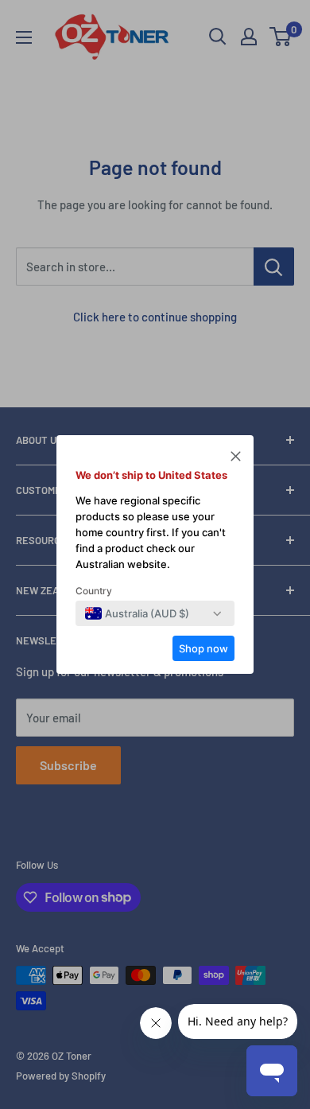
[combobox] (137, 613)
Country (94, 591)
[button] (236, 458)
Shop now (203, 648)
